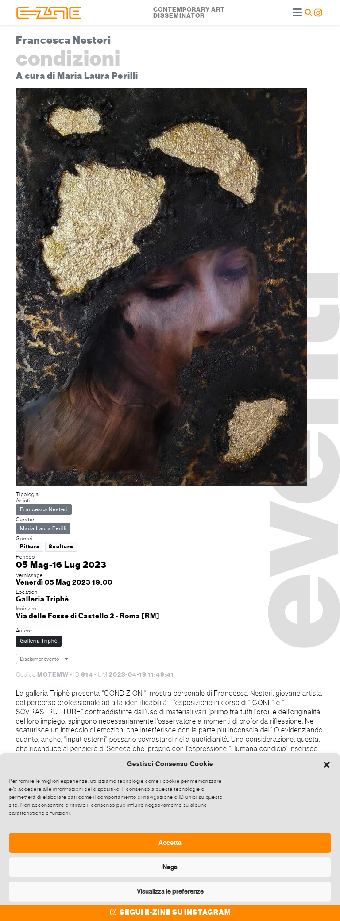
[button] (326, 763)
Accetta (170, 843)
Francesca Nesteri (44, 509)
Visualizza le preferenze (170, 891)
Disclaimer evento (39, 659)
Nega (170, 867)
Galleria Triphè (39, 641)
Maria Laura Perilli (43, 528)
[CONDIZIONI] (161, 288)
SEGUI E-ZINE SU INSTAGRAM (174, 912)
